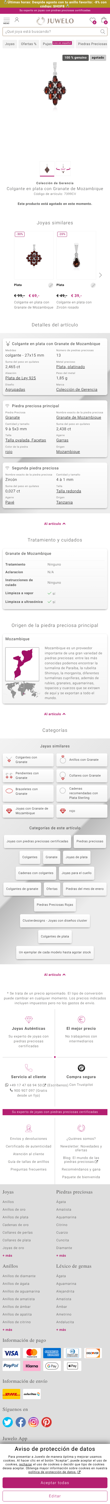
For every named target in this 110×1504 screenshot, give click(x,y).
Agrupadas (15, 390)
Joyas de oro (13, 1248)
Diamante (64, 1248)
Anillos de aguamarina (21, 1291)
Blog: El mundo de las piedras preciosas (81, 1160)
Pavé (9, 502)
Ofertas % (29, 44)
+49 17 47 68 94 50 (26, 1085)
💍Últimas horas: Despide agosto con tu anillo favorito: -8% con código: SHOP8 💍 (55, 5)
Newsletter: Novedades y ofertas (81, 1148)
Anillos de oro (14, 1209)
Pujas (57, 44)
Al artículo (52, 524)
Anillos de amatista (19, 1299)
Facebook (21, 1422)
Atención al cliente (28, 1154)
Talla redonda (68, 491)
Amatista (63, 1209)
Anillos (8, 1202)
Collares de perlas (18, 1232)
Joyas (10, 44)
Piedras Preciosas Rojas (55, 905)
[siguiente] (99, 275)
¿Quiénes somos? (81, 1138)
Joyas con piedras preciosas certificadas (37, 841)
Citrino (62, 1225)
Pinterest (46, 1422)
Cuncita (62, 1240)
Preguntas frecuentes (29, 1169)
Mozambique (68, 452)
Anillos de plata (16, 1217)
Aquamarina (66, 1217)
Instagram (33, 1422)
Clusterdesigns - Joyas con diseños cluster (55, 921)
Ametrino (64, 1314)
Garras (62, 440)
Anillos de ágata (16, 1283)
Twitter (8, 1422)
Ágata (61, 1202)
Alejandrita (65, 1291)
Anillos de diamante (19, 1276)
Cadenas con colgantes (35, 873)
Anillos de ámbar (17, 1306)
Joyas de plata (77, 857)
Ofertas (52, 889)
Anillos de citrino (17, 1322)
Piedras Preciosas (92, 44)
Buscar (103, 31)
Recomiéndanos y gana (81, 1169)
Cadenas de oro (16, 1225)
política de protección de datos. (52, 1472)
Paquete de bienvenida (81, 1177)
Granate (12, 418)
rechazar (25, 1464)
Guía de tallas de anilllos (28, 1161)
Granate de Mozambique (78, 418)
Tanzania (64, 502)
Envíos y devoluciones (28, 1138)
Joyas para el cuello (77, 873)
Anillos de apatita (17, 1314)
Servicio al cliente (28, 1077)
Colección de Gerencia (76, 390)
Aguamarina (66, 1283)
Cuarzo (62, 1232)
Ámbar (61, 1306)
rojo (9, 452)
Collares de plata (17, 1240)
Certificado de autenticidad (29, 1146)
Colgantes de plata (55, 936)
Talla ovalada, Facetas (25, 440)
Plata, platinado (70, 367)
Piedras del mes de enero (85, 889)
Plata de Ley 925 (20, 378)
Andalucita (65, 1322)
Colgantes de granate (22, 889)
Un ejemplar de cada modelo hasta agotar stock (55, 952)
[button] (6, 20)
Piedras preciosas (89, 841)
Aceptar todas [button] (55, 1483)
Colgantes (29, 857)
